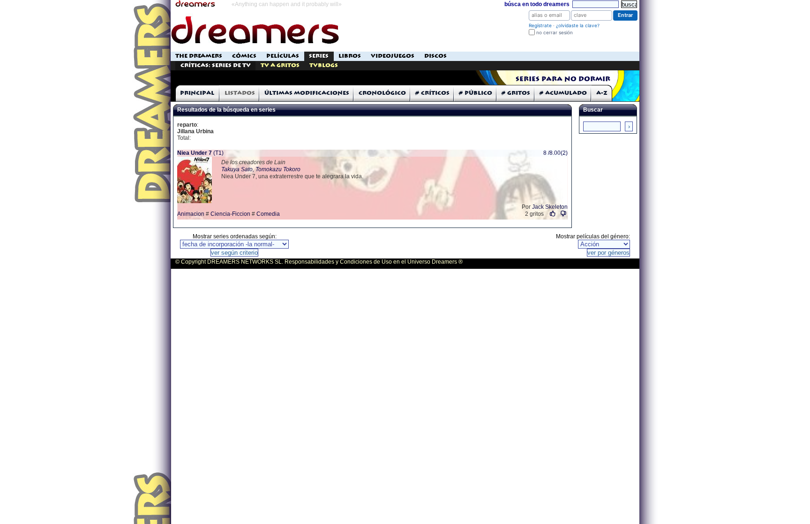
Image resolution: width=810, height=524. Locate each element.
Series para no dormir (563, 79)
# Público (475, 93)
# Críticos (432, 93)
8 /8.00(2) (555, 153)
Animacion (190, 214)
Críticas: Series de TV (215, 65)
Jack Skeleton (550, 207)
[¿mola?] (552, 213)
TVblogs (323, 65)
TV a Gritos (280, 65)
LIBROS (349, 56)
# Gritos (516, 93)
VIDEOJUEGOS (392, 56)
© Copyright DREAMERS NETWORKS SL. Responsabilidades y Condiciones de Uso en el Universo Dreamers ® (319, 261)
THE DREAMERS (198, 56)
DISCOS (435, 56)
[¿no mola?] (563, 213)
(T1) (200, 153)
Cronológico (382, 93)
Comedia (268, 214)
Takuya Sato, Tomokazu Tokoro (260, 169)
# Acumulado (563, 93)
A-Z (602, 93)
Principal (197, 93)
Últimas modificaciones (306, 93)
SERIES (319, 56)
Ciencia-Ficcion (230, 214)
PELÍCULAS (282, 56)
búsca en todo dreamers (537, 4)
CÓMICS (244, 56)
